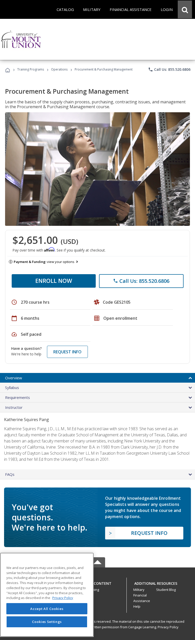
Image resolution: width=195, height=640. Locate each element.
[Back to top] (97, 582)
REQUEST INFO (67, 352)
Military (138, 589)
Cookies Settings (47, 621)
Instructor (14, 407)
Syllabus (12, 387)
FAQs (9, 474)
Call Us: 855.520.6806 (169, 69)
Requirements (17, 397)
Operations (59, 69)
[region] (47, 595)
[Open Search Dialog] (185, 9)
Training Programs (30, 69)
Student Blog (166, 589)
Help (136, 606)
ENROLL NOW (53, 280)
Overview (13, 377)
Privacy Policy (168, 627)
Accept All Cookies (46, 608)
